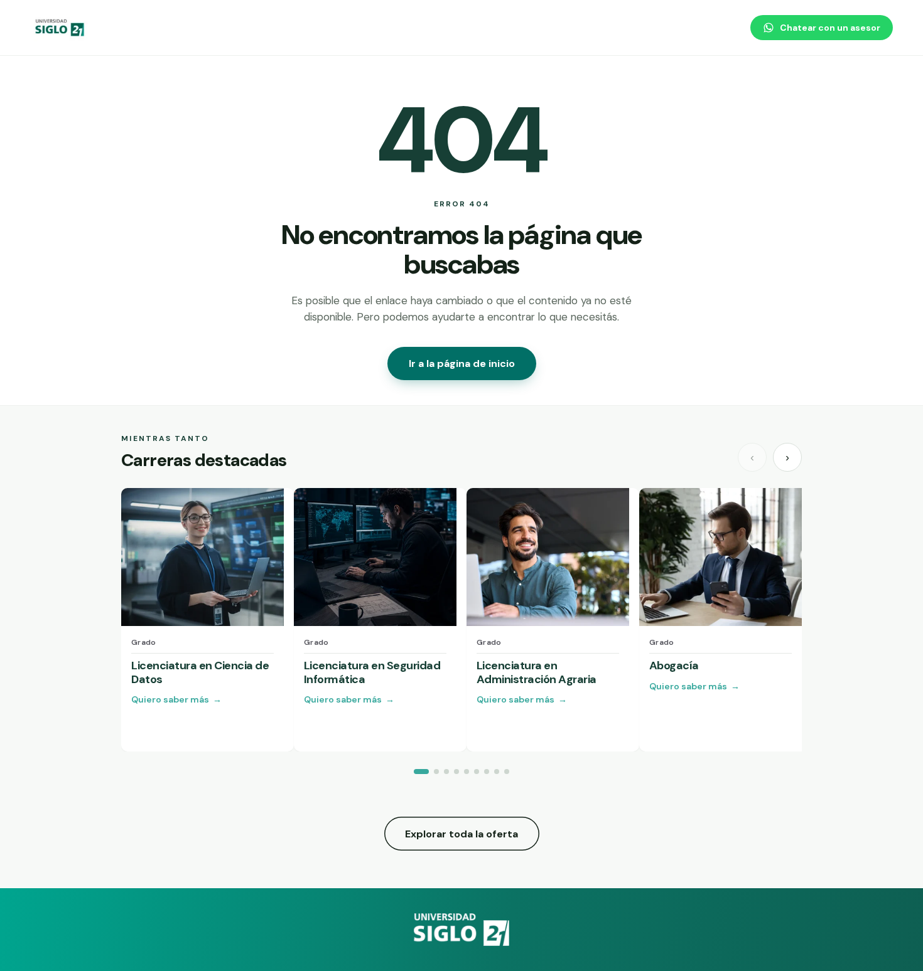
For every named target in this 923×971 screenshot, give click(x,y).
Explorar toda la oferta (461, 834)
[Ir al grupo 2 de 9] (436, 771)
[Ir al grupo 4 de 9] (456, 771)
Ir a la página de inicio (462, 363)
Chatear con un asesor (830, 27)
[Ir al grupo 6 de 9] (476, 771)
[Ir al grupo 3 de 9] (446, 771)
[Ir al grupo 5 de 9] (466, 771)
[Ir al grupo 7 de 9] (486, 771)
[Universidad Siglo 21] (60, 27)
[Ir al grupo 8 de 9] (496, 771)
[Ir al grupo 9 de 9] (506, 771)
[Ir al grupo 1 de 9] (421, 771)
